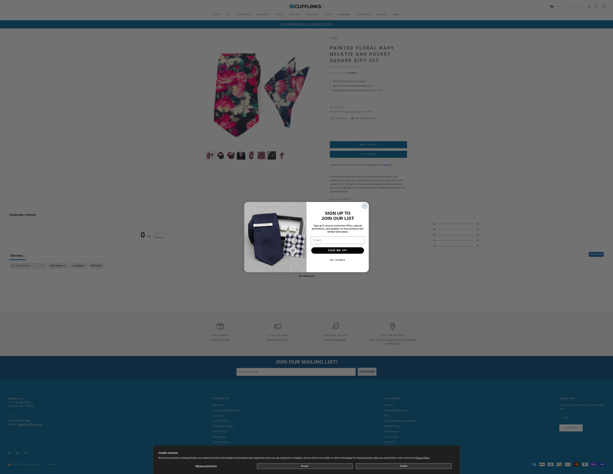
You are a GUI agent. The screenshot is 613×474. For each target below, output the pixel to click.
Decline (403, 466)
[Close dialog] (364, 206)
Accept (304, 466)
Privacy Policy (422, 458)
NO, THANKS (337, 260)
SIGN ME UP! (337, 250)
